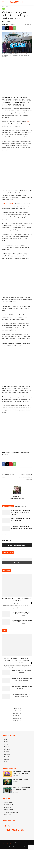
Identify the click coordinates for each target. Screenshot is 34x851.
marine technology (25, 452)
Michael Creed (5, 454)
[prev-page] (3, 535)
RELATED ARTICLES (8, 506)
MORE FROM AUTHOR (20, 506)
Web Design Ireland (7, 843)
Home (3, 6)
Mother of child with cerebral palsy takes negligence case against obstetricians (25, 477)
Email (3, 557)
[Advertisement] (17, 77)
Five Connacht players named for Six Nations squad (8, 476)
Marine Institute (8, 204)
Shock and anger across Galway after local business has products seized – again (21, 789)
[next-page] (5, 535)
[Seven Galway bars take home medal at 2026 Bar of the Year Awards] (17, 585)
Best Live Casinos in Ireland (20, 779)
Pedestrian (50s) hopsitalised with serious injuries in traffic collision (20, 512)
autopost (8, 452)
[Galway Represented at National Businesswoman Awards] (6, 614)
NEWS (7, 6)
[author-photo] (17, 494)
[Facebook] (3, 28)
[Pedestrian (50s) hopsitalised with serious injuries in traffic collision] (6, 512)
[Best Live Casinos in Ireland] (7, 782)
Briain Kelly (5, 24)
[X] (7, 28)
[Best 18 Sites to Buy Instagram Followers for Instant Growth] (7, 774)
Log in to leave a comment (17, 545)
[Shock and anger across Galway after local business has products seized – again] (7, 790)
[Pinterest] (11, 28)
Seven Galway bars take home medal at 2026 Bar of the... (17, 600)
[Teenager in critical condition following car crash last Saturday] (6, 528)
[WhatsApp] (14, 28)
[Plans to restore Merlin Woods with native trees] (6, 520)
